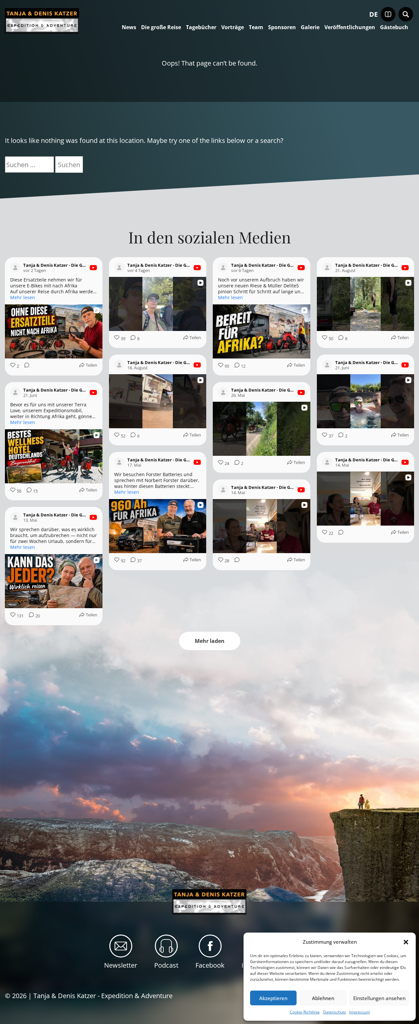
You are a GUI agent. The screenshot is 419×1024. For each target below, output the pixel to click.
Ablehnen (323, 998)
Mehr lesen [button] (22, 297)
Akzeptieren (273, 998)
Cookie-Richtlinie (305, 1012)
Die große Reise (161, 27)
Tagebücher (201, 27)
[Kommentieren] (25, 366)
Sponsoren (282, 27)
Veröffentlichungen (349, 27)
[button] (406, 942)
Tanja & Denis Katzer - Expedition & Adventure (103, 995)
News (129, 27)
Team (256, 27)
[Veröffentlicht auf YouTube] (93, 268)
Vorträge (232, 27)
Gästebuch (394, 27)
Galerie (310, 27)
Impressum (359, 1012)
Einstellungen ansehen (379, 998)
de (373, 14)
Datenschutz (334, 1012)
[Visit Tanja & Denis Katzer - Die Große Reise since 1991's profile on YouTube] (15, 267)
